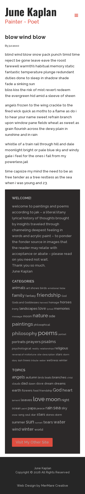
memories (62, 309)
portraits (19, 342)
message (17, 316)
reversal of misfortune (24, 354)
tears (48, 422)
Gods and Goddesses (25, 302)
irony (15, 308)
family (18, 295)
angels (18, 377)
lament (16, 400)
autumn (31, 377)
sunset (38, 422)
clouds (16, 383)
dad (24, 383)
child (70, 377)
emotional (53, 288)
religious (61, 348)
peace (41, 408)
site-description (46, 354)
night (65, 400)
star (33, 414)
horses (66, 302)
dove (40, 383)
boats (48, 377)
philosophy (24, 333)
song (21, 414)
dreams (60, 383)
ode (52, 316)
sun (20, 360)
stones (50, 414)
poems (48, 332)
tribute (35, 360)
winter (63, 360)
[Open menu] (76, 15)
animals (18, 288)
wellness (52, 360)
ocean (16, 408)
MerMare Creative (54, 485)
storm (66, 354)
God (64, 295)
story (14, 360)
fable (62, 288)
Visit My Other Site (32, 442)
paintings (22, 324)
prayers (33, 341)
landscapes (28, 308)
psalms (48, 341)
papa (32, 408)
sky (64, 408)
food (36, 390)
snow (15, 415)
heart (67, 390)
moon (27, 316)
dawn (31, 383)
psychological (21, 348)
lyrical (50, 309)
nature (40, 315)
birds (43, 288)
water (42, 360)
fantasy (30, 295)
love (42, 308)
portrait (62, 334)
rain (49, 407)
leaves (26, 400)
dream (48, 383)
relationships (47, 348)
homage (54, 302)
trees (26, 360)
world (38, 429)
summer (18, 422)
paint (24, 408)
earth (16, 390)
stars (59, 354)
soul (27, 414)
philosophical (42, 324)
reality (35, 348)
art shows (32, 288)
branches (59, 377)
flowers (27, 390)
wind (16, 429)
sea (57, 407)
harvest (44, 302)
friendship (49, 295)
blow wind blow (25, 37)
